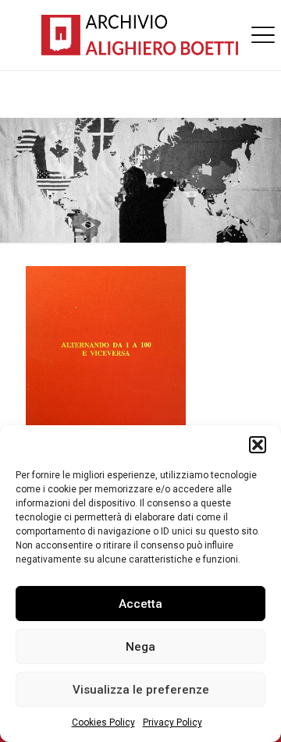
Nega (140, 647)
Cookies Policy (103, 722)
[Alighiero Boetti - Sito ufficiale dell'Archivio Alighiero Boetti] (140, 35)
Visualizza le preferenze (141, 690)
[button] (257, 445)
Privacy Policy (172, 722)
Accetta (140, 604)
